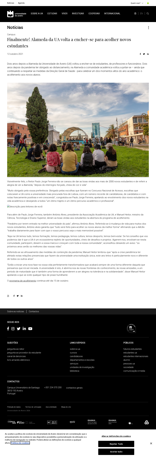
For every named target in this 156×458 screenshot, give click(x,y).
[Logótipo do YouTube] (30, 329)
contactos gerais (74, 388)
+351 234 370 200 (53, 387)
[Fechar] (151, 443)
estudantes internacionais (135, 356)
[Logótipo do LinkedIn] (24, 329)
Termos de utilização (33, 407)
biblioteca (74, 371)
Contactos (34, 311)
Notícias (10, 3)
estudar (52, 13)
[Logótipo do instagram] (12, 329)
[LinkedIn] (147, 54)
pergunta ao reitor (15, 349)
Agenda (21, 3)
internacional (112, 13)
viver (64, 13)
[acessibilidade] (135, 13)
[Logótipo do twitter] (18, 329)
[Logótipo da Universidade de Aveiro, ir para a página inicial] (16, 14)
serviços (74, 363)
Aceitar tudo (116, 452)
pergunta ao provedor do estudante (24, 352)
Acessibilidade (51, 407)
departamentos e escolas (82, 360)
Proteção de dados (14, 407)
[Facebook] (140, 54)
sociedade (128, 367)
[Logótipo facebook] (8, 329)
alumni (126, 360)
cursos (73, 352)
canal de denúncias (16, 356)
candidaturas (76, 356)
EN (141, 13)
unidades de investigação (82, 367)
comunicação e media (134, 371)
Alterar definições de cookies (116, 436)
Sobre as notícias (15, 311)
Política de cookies (20, 443)
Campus (11, 34)
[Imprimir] (8, 296)
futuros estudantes (132, 349)
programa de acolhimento (22, 280)
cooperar (94, 13)
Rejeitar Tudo (116, 444)
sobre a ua (37, 13)
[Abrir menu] (148, 27)
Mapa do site (66, 407)
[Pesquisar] (148, 13)
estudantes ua (130, 352)
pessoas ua (129, 363)
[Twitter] (144, 54)
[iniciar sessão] (148, 3)
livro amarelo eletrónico (18, 360)
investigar (78, 13)
